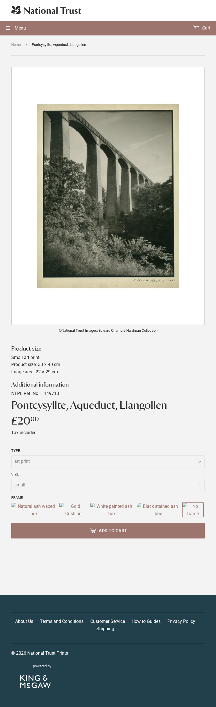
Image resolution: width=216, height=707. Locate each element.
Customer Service (107, 621)
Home (16, 44)
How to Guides (146, 621)
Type (15, 450)
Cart (205, 28)
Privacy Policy (181, 621)
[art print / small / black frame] (158, 509)
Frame (17, 497)
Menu (20, 28)
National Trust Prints (47, 653)
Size (15, 474)
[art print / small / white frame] (112, 509)
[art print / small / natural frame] (34, 509)
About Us (24, 621)
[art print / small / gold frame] (73, 509)
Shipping (105, 628)
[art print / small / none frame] (193, 509)
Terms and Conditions (62, 621)
